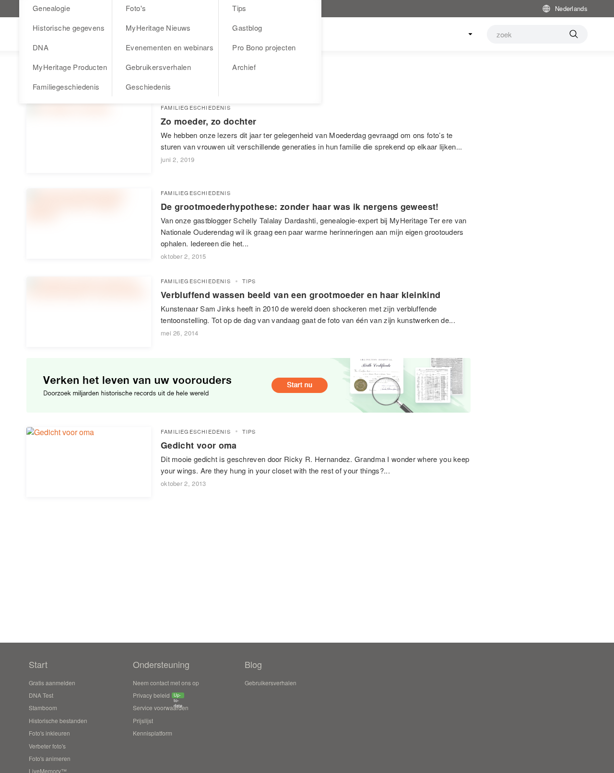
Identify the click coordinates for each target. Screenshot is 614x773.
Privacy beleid (151, 696)
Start (38, 664)
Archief (244, 67)
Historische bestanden (58, 720)
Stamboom (43, 708)
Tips (249, 281)
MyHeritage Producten (70, 67)
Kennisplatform (152, 733)
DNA (40, 47)
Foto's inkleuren (49, 733)
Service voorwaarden (161, 708)
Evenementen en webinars (169, 47)
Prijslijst (143, 720)
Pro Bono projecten (263, 47)
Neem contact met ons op (166, 683)
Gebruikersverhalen (158, 67)
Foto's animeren (50, 758)
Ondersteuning (161, 664)
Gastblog (247, 28)
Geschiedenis (148, 86)
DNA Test (41, 695)
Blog (253, 664)
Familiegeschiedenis (66, 86)
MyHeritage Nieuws (158, 28)
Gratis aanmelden (52, 683)
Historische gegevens (69, 28)
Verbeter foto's (47, 746)
